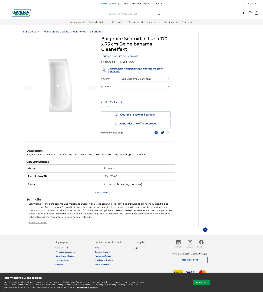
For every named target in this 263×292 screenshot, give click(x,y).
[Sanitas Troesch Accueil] (21, 13)
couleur (105, 79)
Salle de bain (31, 31)
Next (91, 88)
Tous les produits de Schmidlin (120, 56)
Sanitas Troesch (61, 248)
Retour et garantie (102, 264)
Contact (98, 248)
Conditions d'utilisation (65, 256)
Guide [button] (186, 22)
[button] (169, 132)
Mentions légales (62, 260)
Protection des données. (87, 287)
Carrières (59, 264)
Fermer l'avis (202, 282)
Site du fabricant (38, 222)
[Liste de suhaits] (249, 13)
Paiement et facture (103, 256)
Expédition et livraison (104, 260)
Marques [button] (76, 22)
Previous (28, 88)
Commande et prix (102, 252)
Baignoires (96, 31)
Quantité (106, 87)
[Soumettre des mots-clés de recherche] (159, 14)
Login (136, 248)
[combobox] (134, 14)
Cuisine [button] (117, 22)
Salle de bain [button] (97, 22)
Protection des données (65, 252)
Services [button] (169, 22)
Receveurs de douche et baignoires (64, 31)
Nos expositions (190, 260)
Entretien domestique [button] (143, 22)
